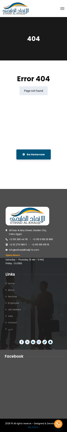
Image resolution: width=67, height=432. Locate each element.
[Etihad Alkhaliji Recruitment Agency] (15, 8)
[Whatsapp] (58, 424)
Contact (12, 322)
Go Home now (35, 154)
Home (11, 283)
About (11, 290)
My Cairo (33, 427)
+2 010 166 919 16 (40, 244)
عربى (10, 329)
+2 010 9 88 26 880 (43, 239)
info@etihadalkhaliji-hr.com (24, 249)
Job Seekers (14, 309)
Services (12, 296)
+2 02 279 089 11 (18, 244)
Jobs (10, 316)
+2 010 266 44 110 (18, 239)
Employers (13, 303)
